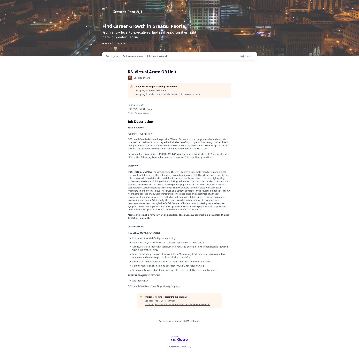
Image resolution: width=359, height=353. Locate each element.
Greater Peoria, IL (128, 11)
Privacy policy (173, 347)
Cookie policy (186, 347)
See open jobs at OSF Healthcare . (151, 90)
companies (133, 56)
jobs (112, 56)
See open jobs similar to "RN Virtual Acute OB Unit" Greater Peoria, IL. (168, 94)
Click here (140, 148)
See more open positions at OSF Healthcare (179, 321)
